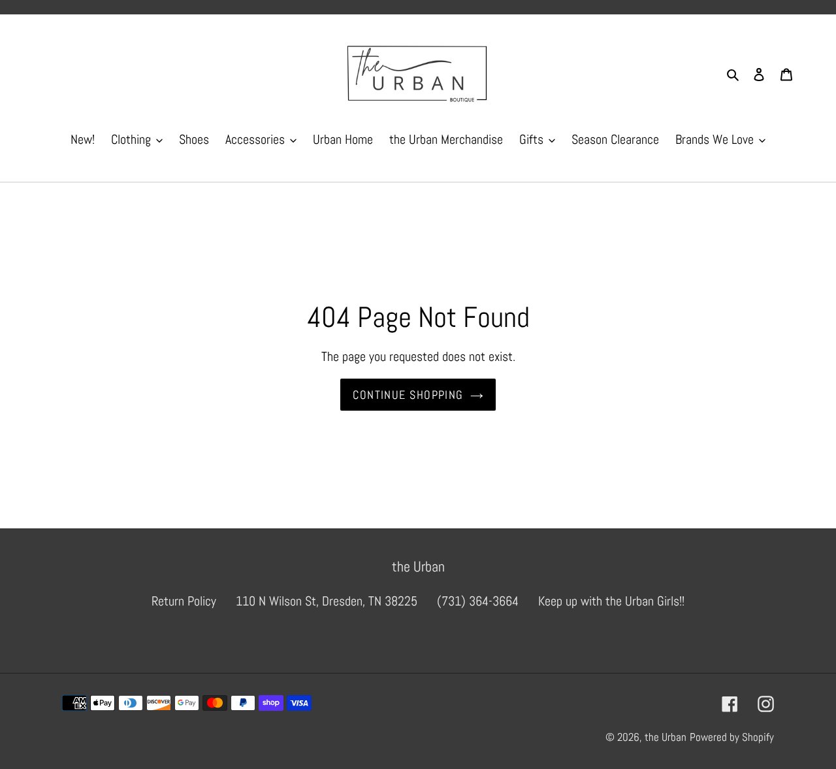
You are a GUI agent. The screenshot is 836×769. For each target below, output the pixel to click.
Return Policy (184, 600)
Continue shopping (408, 394)
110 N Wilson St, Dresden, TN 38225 (326, 600)
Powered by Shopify (732, 737)
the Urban (665, 737)
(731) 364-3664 (478, 600)
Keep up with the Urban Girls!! (611, 600)
